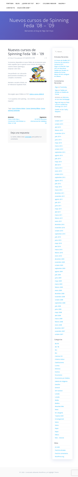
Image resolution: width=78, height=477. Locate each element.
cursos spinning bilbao (33, 108)
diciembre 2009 (59, 259)
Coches (57, 366)
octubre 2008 (59, 300)
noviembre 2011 (60, 196)
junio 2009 (58, 278)
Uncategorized (59, 419)
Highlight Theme (54, 472)
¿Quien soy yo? (28, 3)
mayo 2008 (58, 312)
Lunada (57, 394)
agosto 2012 (59, 180)
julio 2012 (58, 183)
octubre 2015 (59, 124)
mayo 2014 (58, 143)
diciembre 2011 (59, 193)
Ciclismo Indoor (49, 3)
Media (57, 400)
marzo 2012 (58, 190)
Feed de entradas (60, 450)
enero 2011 (58, 221)
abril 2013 (58, 165)
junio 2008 (58, 309)
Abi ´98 (57, 347)
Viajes (56, 428)
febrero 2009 (59, 287)
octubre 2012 (59, 174)
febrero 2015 (59, 130)
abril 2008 (58, 315)
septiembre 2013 (60, 152)
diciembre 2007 (59, 328)
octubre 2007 (59, 334)
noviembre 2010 (60, 227)
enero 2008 (58, 325)
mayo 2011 (58, 209)
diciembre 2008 (59, 293)
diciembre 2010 (59, 224)
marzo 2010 (58, 249)
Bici (56, 350)
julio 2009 (58, 275)
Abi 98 (57, 343)
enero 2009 (58, 290)
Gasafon (57, 384)
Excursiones (58, 375)
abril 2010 (58, 246)
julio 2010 (58, 237)
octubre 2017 (59, 121)
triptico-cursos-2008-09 (36, 94)
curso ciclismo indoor (18, 108)
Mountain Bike (59, 406)
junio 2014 (58, 140)
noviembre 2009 (60, 262)
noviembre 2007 (60, 331)
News (56, 409)
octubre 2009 (59, 265)
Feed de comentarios (61, 453)
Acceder (57, 447)
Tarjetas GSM (59, 416)
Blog (18, 3)
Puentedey (63, 87)
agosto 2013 (59, 155)
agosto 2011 (59, 199)
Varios (57, 422)
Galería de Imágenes (61, 381)
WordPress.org (59, 456)
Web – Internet (59, 438)
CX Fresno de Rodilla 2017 (62, 60)
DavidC (57, 109)
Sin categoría (18, 58)
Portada (9, 3)
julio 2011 (58, 202)
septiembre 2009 (60, 268)
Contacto (10, 8)
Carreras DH (58, 356)
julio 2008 (58, 306)
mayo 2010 (58, 243)
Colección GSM (23, 8)
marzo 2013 (58, 168)
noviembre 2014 (60, 133)
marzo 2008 (58, 318)
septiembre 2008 (60, 303)
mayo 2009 (58, 281)
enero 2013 (58, 171)
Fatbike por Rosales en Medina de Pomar (61, 92)
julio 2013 (58, 158)
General (57, 387)
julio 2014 (58, 136)
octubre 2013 (59, 149)
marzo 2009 (58, 284)
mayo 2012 (58, 187)
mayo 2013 (58, 162)
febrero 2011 (59, 218)
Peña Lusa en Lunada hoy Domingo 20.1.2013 (62, 104)
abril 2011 (58, 212)
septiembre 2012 (60, 177)
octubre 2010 (59, 231)
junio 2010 (58, 240)
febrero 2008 (59, 322)
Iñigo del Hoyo (59, 102)
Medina (57, 403)
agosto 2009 (59, 271)
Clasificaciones (59, 362)
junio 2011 (58, 206)
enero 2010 (58, 256)
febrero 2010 (59, 253)
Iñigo (11, 58)
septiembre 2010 (60, 234)
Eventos (57, 372)
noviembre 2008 (60, 297)
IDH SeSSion (59, 391)
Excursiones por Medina (62, 378)
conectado (28, 137)
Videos (57, 435)
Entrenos (57, 369)
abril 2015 (58, 127)
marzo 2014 (58, 146)
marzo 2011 (58, 215)
